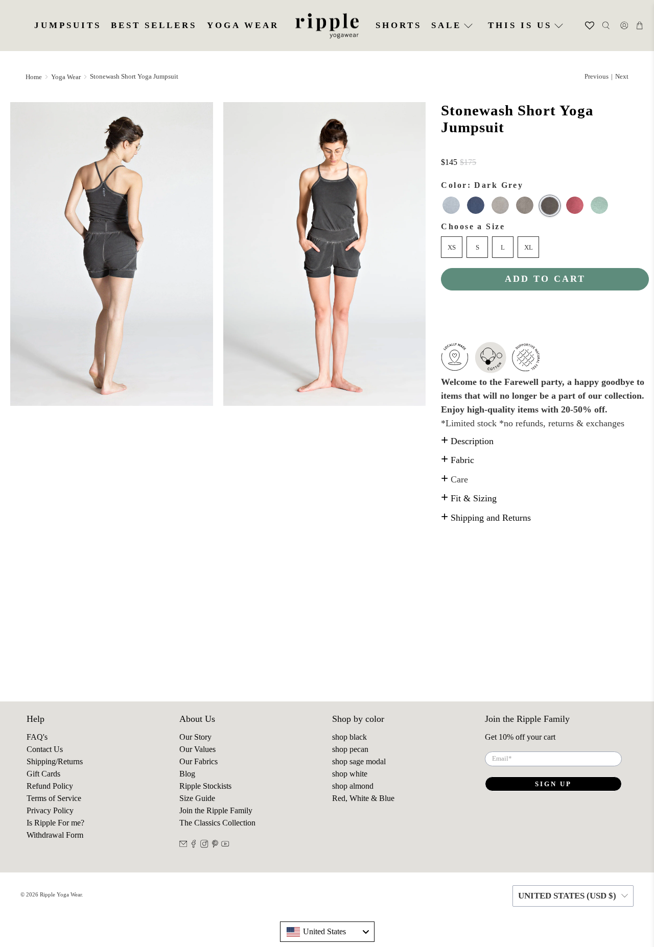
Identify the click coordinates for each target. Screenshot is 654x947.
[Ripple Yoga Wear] (327, 26)
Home (34, 77)
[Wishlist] (576, 25)
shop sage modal (359, 761)
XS (452, 247)
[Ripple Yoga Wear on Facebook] (194, 845)
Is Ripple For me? (55, 822)
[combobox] (327, 931)
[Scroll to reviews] (545, 150)
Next (621, 76)
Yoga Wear (66, 77)
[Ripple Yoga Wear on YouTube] (225, 845)
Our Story (195, 737)
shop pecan (350, 749)
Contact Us (45, 749)
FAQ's (37, 737)
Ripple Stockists (205, 786)
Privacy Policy (50, 810)
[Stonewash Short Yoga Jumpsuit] (111, 254)
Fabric (457, 460)
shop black (349, 737)
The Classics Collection (217, 822)
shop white (349, 773)
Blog (187, 773)
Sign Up (553, 784)
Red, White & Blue (363, 798)
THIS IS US (520, 25)
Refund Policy (50, 786)
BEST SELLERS (154, 25)
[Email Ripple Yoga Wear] (183, 845)
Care (454, 479)
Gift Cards (43, 773)
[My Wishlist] (583, 25)
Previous (597, 76)
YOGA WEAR (243, 25)
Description (467, 441)
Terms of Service (54, 798)
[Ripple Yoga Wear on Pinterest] (215, 845)
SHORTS (399, 25)
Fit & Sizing (469, 498)
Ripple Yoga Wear (61, 894)
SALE (446, 25)
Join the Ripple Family (215, 810)
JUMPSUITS (67, 25)
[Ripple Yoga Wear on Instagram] (204, 845)
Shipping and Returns (486, 518)
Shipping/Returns (55, 761)
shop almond (352, 786)
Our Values (197, 749)
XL (528, 247)
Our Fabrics (198, 761)
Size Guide (197, 798)
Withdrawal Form (55, 835)
